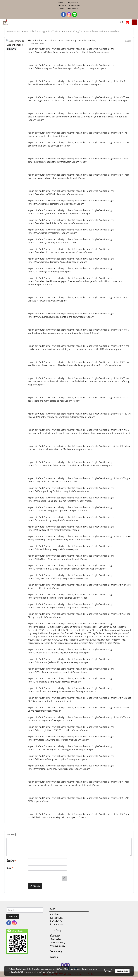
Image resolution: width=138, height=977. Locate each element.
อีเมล (9, 868)
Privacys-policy (57, 946)
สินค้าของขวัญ (56, 918)
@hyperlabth (73, 2)
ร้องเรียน (53, 957)
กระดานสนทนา (13, 31)
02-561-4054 (73, 8)
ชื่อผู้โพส (11, 860)
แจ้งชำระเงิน (55, 939)
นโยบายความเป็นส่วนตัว (33, 972)
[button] (121, 22)
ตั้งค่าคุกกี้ (107, 971)
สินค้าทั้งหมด (55, 914)
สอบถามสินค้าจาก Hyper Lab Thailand (42, 31)
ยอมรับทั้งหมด (122, 971)
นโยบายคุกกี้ (52, 972)
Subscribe (12, 916)
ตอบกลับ (36, 886)
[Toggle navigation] (134, 22)
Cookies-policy (57, 942)
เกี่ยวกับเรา (54, 935)
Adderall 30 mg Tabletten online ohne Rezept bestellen (91, 31)
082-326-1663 (74, 5)
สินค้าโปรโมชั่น (56, 921)
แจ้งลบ (128, 40)
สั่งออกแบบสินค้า (57, 924)
